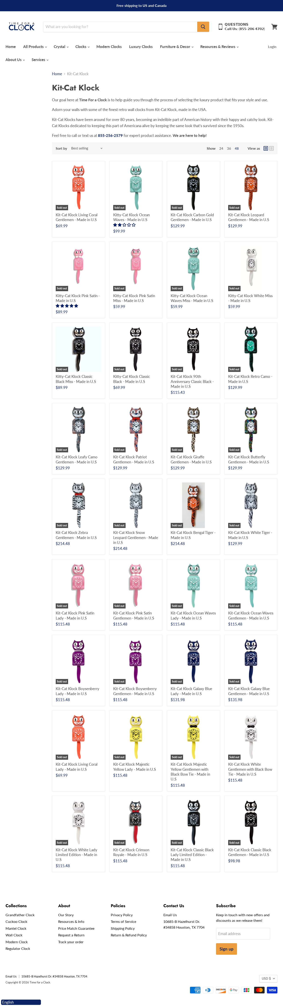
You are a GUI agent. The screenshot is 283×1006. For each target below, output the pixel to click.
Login (272, 46)
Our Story (66, 915)
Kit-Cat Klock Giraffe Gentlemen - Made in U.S (191, 459)
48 (237, 148)
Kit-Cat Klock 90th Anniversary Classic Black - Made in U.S (192, 381)
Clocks (81, 46)
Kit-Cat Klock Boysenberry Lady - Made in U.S (77, 691)
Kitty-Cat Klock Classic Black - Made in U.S (131, 379)
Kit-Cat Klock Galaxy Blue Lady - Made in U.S (191, 691)
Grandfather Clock (20, 915)
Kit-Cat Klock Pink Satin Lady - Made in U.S (75, 615)
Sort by (61, 148)
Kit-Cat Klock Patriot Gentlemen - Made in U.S (133, 459)
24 (221, 148)
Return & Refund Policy (129, 935)
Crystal (60, 46)
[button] (124, 224)
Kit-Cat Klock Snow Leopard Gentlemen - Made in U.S (135, 537)
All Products (33, 46)
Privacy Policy (122, 915)
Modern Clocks (109, 46)
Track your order (71, 942)
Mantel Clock (16, 928)
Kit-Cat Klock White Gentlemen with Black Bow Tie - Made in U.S (250, 769)
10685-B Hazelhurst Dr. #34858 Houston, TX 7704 (54, 976)
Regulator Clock (18, 948)
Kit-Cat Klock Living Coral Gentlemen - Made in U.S (77, 217)
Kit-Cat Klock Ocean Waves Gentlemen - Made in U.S (250, 615)
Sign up (226, 948)
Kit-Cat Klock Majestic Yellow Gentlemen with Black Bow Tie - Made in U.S (190, 771)
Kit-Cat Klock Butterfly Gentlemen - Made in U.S (248, 459)
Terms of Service (123, 921)
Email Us (170, 915)
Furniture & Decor (175, 46)
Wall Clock (14, 935)
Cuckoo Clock (16, 921)
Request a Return (71, 935)
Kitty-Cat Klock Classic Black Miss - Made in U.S (76, 379)
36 (229, 148)
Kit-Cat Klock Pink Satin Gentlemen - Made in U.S (133, 615)
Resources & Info (71, 921)
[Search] (203, 27)
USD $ (266, 978)
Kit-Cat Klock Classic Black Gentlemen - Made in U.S (249, 852)
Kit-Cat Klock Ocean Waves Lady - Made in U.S (193, 615)
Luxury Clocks (141, 46)
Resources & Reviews (218, 46)
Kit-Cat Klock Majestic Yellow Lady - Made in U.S (134, 766)
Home (11, 46)
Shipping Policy (123, 928)
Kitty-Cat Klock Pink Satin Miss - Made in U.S (134, 298)
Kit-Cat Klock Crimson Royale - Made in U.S (131, 852)
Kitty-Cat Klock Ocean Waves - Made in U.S (131, 217)
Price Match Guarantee (76, 928)
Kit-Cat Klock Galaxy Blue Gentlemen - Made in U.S (249, 691)
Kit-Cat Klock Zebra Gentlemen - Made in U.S (76, 535)
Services (39, 59)
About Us (14, 59)
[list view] (271, 148)
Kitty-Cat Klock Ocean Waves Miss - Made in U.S (192, 298)
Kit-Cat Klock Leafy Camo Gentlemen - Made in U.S (77, 459)
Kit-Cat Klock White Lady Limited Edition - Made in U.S (76, 854)
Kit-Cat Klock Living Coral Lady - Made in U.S (77, 766)
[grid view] (266, 148)
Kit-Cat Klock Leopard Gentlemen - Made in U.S (248, 217)
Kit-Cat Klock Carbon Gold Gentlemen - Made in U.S (192, 217)
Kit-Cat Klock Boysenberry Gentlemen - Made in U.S (135, 691)
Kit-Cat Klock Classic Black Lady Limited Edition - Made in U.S (192, 854)
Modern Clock (17, 942)
